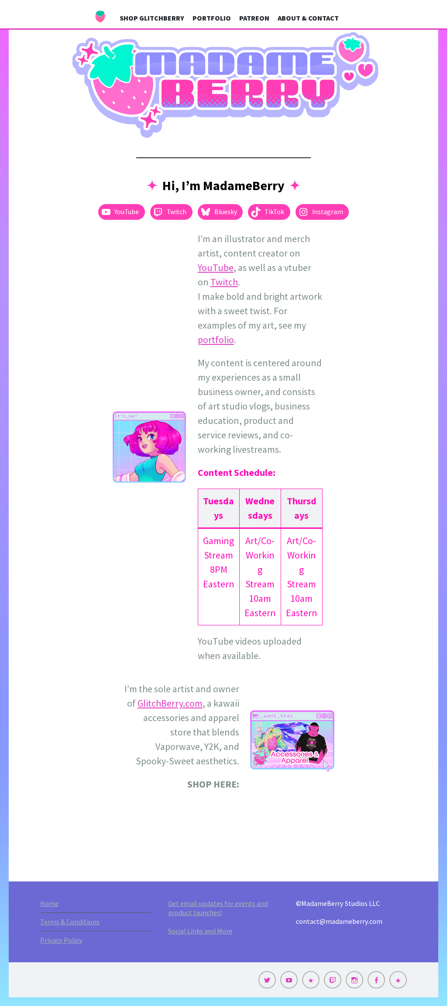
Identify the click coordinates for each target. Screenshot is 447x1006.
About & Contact (308, 18)
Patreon (254, 18)
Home (49, 903)
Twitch (224, 282)
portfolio (216, 339)
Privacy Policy (61, 940)
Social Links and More (200, 930)
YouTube (216, 267)
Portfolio (212, 18)
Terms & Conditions (70, 921)
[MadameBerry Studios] (223, 85)
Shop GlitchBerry (152, 18)
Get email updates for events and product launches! (218, 908)
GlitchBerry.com (170, 703)
